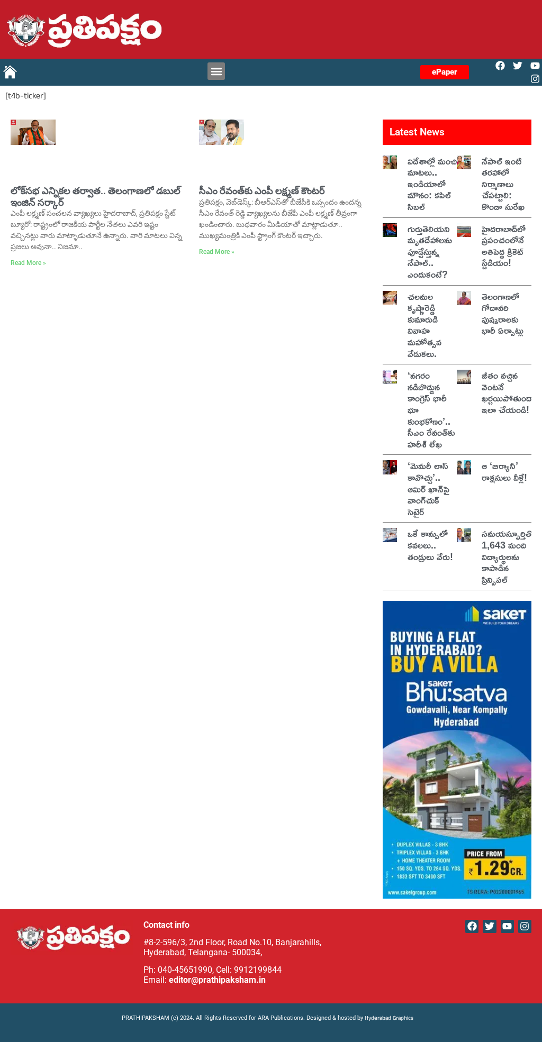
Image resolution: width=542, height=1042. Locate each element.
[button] (216, 71)
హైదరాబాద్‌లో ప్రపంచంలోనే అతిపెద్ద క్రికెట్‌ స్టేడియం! (504, 246)
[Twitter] (518, 65)
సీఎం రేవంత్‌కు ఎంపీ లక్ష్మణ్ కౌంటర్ (262, 190)
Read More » (28, 263)
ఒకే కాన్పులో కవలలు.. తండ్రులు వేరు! (430, 544)
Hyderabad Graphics (390, 1018)
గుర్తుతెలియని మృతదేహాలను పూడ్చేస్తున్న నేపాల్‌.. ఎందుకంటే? (430, 251)
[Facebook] (500, 65)
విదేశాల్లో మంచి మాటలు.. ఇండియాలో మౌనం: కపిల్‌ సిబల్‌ (432, 183)
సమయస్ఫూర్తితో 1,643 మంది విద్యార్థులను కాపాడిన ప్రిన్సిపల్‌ (508, 556)
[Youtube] (535, 65)
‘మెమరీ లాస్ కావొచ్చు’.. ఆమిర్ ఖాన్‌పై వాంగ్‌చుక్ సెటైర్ (428, 488)
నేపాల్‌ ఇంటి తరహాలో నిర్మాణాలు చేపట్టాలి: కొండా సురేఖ (503, 183)
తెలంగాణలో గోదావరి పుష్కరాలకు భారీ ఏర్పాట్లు (502, 313)
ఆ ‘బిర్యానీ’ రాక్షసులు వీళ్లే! (504, 471)
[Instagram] (535, 79)
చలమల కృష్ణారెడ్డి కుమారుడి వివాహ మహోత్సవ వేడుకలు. (424, 324)
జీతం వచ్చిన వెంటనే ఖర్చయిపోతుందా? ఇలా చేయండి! (511, 392)
